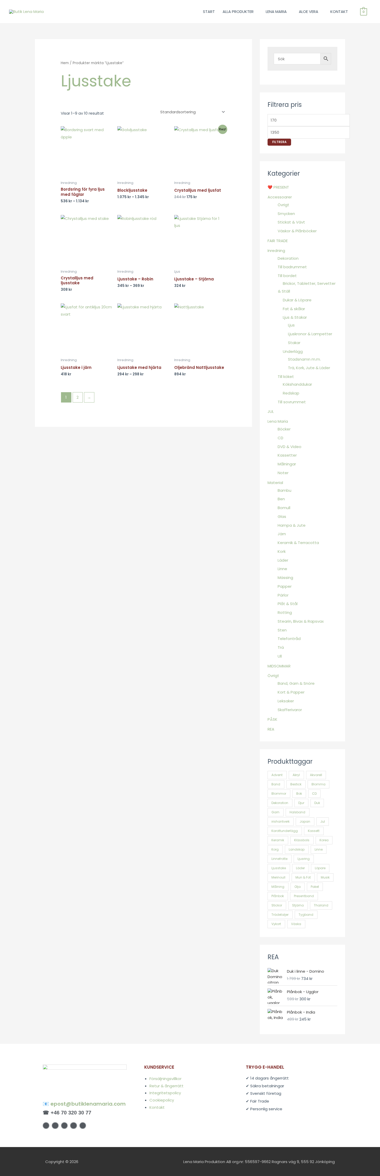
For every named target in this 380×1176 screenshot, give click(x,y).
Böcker (284, 429)
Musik (325, 877)
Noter (283, 472)
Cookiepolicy (161, 1100)
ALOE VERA (308, 11)
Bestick (295, 784)
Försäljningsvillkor (165, 1078)
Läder (283, 560)
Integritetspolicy (165, 1093)
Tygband (306, 914)
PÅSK (272, 719)
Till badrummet (292, 267)
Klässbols (301, 840)
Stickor (276, 905)
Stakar (294, 342)
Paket (315, 886)
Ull (280, 656)
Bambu (284, 490)
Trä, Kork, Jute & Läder (309, 367)
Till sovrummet (292, 402)
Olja (297, 886)
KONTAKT (339, 11)
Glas (282, 516)
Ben (281, 499)
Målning (277, 886)
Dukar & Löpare (297, 300)
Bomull (284, 507)
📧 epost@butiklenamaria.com (84, 1103)
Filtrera (279, 142)
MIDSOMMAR (279, 666)
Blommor (278, 793)
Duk (317, 803)
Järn (282, 534)
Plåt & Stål (288, 603)
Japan (305, 821)
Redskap (291, 393)
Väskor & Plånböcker (297, 231)
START (209, 11)
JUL (271, 411)
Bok (299, 793)
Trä (281, 647)
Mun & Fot (303, 877)
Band (275, 784)
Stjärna (298, 905)
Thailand (321, 905)
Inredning (276, 250)
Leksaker (286, 701)
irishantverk (280, 821)
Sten (282, 630)
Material (275, 482)
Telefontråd (289, 638)
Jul (322, 821)
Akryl (296, 775)
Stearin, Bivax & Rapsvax (301, 621)
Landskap (297, 849)
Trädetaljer (279, 914)
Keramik (277, 840)
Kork (282, 551)
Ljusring (304, 859)
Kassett (314, 831)
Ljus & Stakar (295, 317)
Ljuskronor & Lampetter (310, 334)
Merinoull (278, 877)
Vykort (276, 924)
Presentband (304, 896)
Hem (65, 63)
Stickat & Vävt (291, 222)
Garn (275, 812)
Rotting (285, 612)
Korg (275, 849)
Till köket (286, 376)
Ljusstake (278, 868)
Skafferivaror (290, 709)
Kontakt (157, 1107)
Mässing (285, 577)
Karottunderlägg (284, 831)
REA (271, 729)
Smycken (286, 213)
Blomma (318, 784)
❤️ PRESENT (278, 187)
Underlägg (293, 351)
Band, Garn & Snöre (296, 683)
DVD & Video (289, 446)
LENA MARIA (276, 11)
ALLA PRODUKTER (238, 11)
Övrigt (283, 204)
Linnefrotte (279, 859)
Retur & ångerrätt (166, 1086)
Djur (301, 803)
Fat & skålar (294, 308)
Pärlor (283, 595)
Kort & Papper (291, 692)
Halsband (297, 812)
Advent (277, 775)
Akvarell (316, 775)
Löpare (320, 868)
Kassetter (287, 455)
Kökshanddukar (297, 384)
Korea (324, 840)
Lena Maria (278, 421)
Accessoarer (280, 197)
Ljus (291, 325)
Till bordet (287, 275)
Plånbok (277, 896)
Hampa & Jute (292, 525)
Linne (282, 568)
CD (280, 438)
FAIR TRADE (278, 240)
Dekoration (288, 258)
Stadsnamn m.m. (304, 359)
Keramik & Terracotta (298, 542)
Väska (296, 924)
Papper (285, 586)
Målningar (287, 464)
